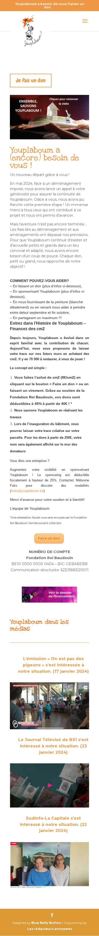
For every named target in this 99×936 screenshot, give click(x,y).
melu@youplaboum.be (27, 491)
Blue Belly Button (46, 923)
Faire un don (49, 538)
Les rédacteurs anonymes (49, 929)
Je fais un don (30, 80)
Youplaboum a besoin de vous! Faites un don (49, 5)
